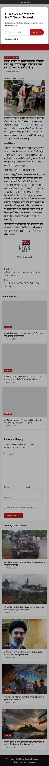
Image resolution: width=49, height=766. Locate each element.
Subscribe (37, 32)
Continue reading (11, 39)
